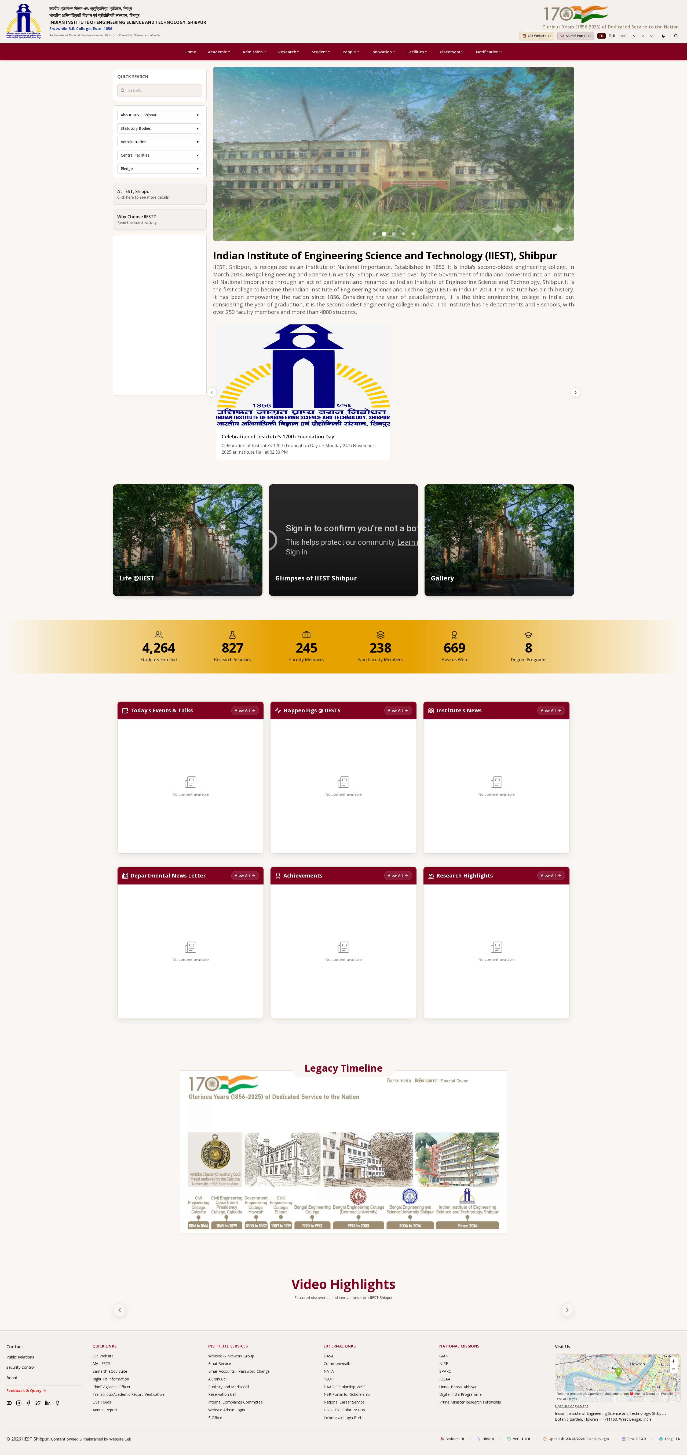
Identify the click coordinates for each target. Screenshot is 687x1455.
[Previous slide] (212, 392)
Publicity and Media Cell (228, 1386)
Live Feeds (102, 1402)
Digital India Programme (460, 1394)
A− (635, 36)
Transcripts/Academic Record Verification (128, 1394)
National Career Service (344, 1402)
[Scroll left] (119, 1310)
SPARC (445, 1371)
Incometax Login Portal (344, 1417)
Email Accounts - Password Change (239, 1371)
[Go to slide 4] (403, 234)
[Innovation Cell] (57, 1403)
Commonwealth (338, 1363)
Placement (450, 51)
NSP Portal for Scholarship (347, 1394)
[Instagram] (18, 1403)
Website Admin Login (226, 1409)
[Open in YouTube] (409, 493)
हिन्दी (612, 36)
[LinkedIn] (47, 1403)
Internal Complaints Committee (235, 1402)
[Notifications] (676, 36)
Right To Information (111, 1379)
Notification (487, 51)
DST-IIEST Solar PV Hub (344, 1409)
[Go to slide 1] (374, 234)
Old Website (103, 1355)
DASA (329, 1355)
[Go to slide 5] (413, 234)
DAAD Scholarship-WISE (345, 1386)
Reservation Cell (222, 1394)
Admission (253, 51)
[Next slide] (576, 392)
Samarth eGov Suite (110, 1371)
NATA (329, 1371)
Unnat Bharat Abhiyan (458, 1386)
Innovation (381, 51)
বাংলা (622, 36)
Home (190, 51)
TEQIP (329, 1379)
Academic (217, 51)
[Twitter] (38, 1403)
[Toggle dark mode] (663, 36)
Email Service (219, 1363)
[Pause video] (385, 493)
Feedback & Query (26, 1390)
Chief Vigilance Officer (111, 1386)
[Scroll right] (567, 1310)
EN (602, 36)
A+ (652, 36)
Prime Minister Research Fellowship (470, 1402)
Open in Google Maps (571, 1406)
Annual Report (105, 1409)
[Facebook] (28, 1403)
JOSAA (444, 1379)
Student (319, 51)
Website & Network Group (231, 1355)
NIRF (443, 1363)
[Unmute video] (397, 493)
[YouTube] (9, 1403)
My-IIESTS (101, 1363)
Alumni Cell (217, 1379)
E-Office (215, 1417)
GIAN (443, 1355)
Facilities (415, 51)
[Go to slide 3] (393, 234)
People (349, 51)
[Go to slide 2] (384, 234)
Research (287, 51)
